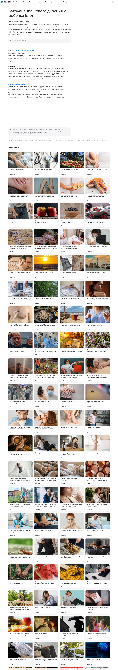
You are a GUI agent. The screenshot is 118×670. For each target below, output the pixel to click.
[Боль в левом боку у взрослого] (97, 525)
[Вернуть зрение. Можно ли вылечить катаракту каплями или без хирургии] (46, 422)
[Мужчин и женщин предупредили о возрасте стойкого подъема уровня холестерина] (46, 499)
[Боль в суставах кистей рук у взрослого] (72, 396)
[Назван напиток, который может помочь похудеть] (97, 499)
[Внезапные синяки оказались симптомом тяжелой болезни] (20, 190)
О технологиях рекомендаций (92, 668)
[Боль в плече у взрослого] (46, 602)
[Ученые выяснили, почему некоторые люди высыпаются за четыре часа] (20, 473)
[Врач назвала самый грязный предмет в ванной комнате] (20, 370)
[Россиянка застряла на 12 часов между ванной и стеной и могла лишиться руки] (20, 525)
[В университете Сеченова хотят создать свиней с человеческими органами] (46, 473)
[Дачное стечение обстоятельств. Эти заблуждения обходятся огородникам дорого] (46, 370)
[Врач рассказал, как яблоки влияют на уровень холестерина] (72, 164)
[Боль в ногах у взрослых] (97, 447)
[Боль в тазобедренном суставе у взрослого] (20, 215)
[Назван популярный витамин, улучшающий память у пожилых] (20, 602)
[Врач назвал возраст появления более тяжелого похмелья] (20, 344)
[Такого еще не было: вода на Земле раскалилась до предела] (46, 267)
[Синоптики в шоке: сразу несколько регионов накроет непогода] (20, 396)
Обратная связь (80, 668)
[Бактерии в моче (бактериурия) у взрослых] (97, 602)
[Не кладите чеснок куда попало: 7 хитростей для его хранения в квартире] (97, 344)
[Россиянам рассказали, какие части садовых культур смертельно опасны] (20, 576)
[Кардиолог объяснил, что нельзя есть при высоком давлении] (20, 447)
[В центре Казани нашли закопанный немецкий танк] (72, 267)
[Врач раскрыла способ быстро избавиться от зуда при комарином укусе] (97, 396)
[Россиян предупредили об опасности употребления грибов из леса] (46, 318)
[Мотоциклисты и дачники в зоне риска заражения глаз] (20, 499)
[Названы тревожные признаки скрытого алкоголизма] (72, 447)
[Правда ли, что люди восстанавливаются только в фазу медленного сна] (46, 628)
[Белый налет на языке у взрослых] (72, 525)
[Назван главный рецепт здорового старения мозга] (97, 654)
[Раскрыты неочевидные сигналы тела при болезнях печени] (97, 164)
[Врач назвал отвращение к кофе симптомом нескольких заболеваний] (20, 422)
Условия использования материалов (66, 668)
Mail (3, 668)
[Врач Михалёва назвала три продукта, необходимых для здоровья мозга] (97, 190)
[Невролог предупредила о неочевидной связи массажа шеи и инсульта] (97, 370)
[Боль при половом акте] (46, 447)
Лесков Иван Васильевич (25, 50)
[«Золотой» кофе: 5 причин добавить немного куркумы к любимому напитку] (72, 576)
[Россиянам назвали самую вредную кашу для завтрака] (97, 215)
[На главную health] (9, 2)
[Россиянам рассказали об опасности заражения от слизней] (72, 344)
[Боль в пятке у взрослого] (46, 525)
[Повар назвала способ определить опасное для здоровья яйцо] (72, 190)
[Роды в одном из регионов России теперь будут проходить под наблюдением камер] (46, 344)
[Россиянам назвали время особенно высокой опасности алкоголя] (72, 318)
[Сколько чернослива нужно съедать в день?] (72, 215)
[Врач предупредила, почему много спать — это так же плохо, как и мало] (72, 293)
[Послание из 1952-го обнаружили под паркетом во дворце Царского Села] (20, 241)
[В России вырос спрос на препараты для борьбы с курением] (97, 318)
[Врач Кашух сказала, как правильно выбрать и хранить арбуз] (46, 576)
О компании (7, 668)
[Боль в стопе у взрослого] (72, 422)
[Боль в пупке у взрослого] (97, 422)
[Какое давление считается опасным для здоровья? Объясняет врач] (46, 164)
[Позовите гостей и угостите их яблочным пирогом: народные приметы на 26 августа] (20, 628)
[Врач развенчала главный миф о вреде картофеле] (72, 550)
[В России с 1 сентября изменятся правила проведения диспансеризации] (20, 293)
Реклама (14, 668)
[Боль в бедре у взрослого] (46, 550)
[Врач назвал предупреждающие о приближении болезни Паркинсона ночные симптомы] (46, 654)
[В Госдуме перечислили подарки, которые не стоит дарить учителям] (72, 370)
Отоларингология (22, 6)
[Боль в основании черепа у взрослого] (97, 550)
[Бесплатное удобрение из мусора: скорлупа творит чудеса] (97, 473)
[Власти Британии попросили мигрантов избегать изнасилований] (97, 267)
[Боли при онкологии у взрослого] (97, 241)
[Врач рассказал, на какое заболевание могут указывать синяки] (46, 190)
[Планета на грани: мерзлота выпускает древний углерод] (20, 654)
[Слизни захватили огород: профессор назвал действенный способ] (20, 550)
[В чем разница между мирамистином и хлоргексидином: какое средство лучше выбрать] (46, 396)
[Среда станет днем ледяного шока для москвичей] (46, 293)
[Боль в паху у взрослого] (72, 602)
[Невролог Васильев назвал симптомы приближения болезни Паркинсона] (72, 654)
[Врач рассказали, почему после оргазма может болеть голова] (20, 267)
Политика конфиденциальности (107, 668)
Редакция (54, 668)
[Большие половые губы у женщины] (20, 164)
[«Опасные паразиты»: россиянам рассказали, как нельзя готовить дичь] (46, 241)
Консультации (11, 6)
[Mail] (2, 2)
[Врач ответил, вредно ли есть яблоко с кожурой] (46, 215)
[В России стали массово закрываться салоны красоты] (72, 241)
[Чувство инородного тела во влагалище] (72, 473)
